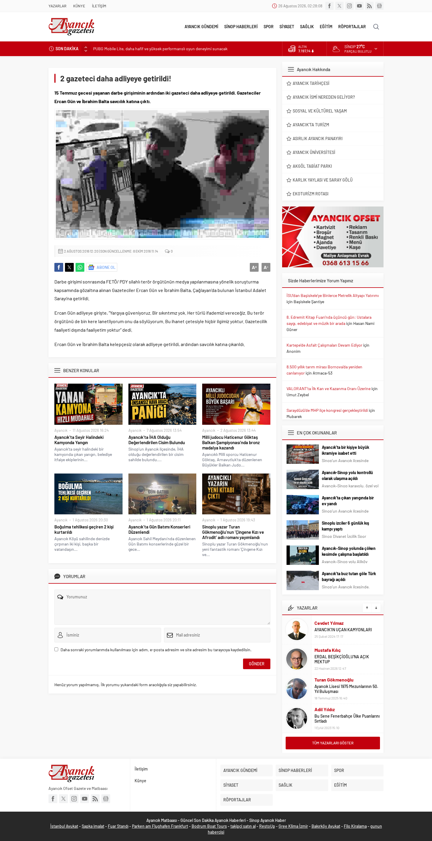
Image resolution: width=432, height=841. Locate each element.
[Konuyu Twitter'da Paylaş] (69, 267)
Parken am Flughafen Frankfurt (160, 826)
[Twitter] (339, 6)
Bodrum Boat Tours (209, 826)
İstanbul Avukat (64, 826)
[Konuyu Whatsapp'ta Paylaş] (80, 267)
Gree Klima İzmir (293, 826)
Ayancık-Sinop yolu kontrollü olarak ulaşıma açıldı (347, 475)
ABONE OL (106, 267)
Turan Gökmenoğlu (334, 679)
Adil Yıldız (324, 709)
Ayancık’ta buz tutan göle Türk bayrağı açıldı (349, 576)
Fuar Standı (118, 826)
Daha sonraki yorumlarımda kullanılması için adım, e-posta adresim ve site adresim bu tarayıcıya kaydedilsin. (156, 649)
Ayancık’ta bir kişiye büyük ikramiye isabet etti (345, 450)
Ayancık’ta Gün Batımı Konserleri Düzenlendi (159, 529)
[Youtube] (359, 6)
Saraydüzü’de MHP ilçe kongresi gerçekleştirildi (327, 410)
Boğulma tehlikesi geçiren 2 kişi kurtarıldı (83, 529)
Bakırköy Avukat (326, 826)
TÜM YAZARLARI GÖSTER (333, 743)
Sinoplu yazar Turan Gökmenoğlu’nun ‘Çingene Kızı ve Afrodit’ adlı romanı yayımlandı (233, 532)
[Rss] (369, 6)
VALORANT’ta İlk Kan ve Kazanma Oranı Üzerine (329, 388)
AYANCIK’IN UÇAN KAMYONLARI (343, 629)
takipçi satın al (243, 826)
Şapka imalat (93, 826)
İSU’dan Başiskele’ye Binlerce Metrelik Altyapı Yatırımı (333, 295)
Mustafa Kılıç (327, 650)
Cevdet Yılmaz (329, 623)
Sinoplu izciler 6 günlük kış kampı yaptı (345, 526)
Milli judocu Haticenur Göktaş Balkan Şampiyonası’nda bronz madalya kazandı (231, 442)
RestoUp (267, 826)
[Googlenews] (379, 6)
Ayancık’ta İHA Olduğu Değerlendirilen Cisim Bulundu (156, 439)
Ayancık (61, 430)
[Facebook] (329, 6)
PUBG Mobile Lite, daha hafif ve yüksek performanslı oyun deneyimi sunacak (160, 48)
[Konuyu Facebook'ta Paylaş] (58, 267)
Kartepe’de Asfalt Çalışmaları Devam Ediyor (324, 345)
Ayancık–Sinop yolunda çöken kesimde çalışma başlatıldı (349, 551)
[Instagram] (349, 6)
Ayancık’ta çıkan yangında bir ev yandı (348, 500)
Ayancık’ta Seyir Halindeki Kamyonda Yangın (78, 439)
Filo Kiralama (355, 826)
